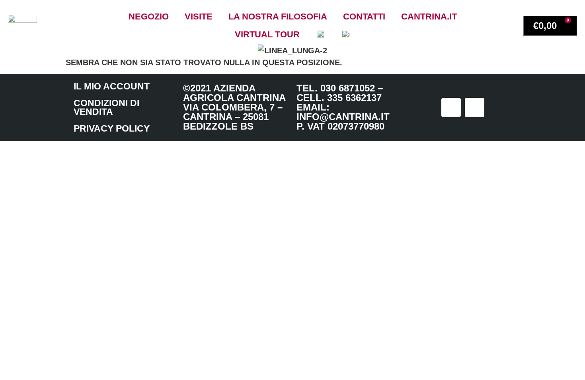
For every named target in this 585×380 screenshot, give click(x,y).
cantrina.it (429, 16)
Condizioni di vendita (106, 107)
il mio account (112, 86)
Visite (199, 16)
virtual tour (267, 34)
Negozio (149, 16)
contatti (364, 16)
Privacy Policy (112, 128)
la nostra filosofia (277, 16)
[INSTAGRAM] (451, 107)
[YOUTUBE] (474, 107)
